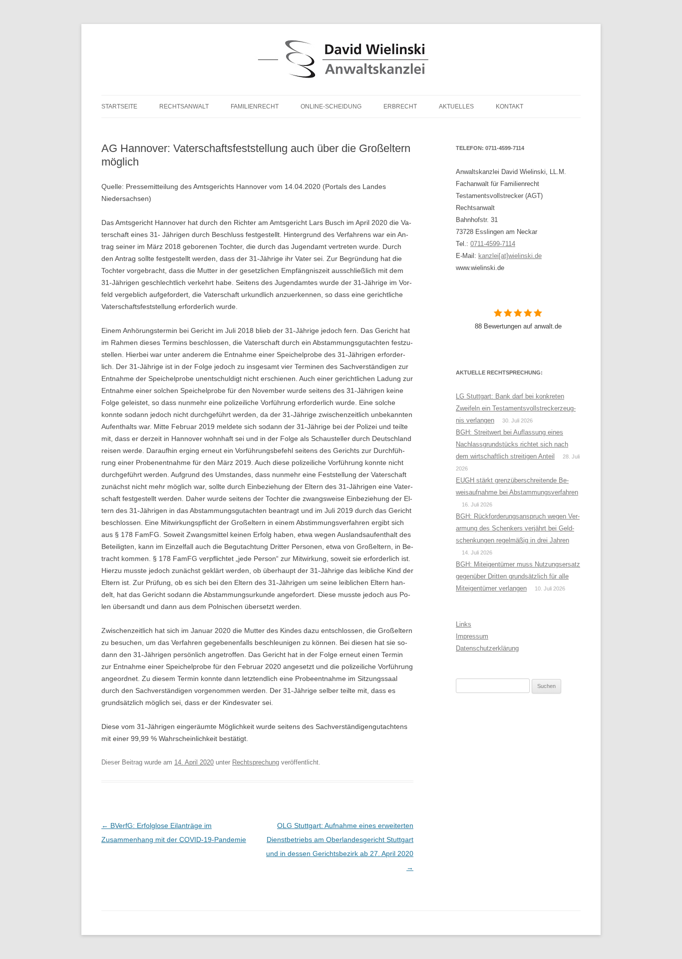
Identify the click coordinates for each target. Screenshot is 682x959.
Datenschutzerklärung (487, 648)
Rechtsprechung (255, 762)
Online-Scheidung (331, 106)
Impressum (472, 636)
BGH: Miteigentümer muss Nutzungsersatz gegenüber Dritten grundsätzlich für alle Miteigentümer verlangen (518, 576)
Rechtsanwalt (184, 106)
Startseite (119, 106)
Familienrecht (255, 106)
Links (463, 624)
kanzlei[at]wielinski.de (510, 256)
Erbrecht (400, 106)
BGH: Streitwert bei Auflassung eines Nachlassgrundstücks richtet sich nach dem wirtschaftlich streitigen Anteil (512, 444)
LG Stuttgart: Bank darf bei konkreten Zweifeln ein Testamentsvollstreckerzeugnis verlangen (516, 408)
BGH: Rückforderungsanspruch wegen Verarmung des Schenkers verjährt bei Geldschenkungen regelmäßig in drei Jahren (518, 528)
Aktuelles (456, 106)
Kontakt (509, 106)
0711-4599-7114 (492, 244)
